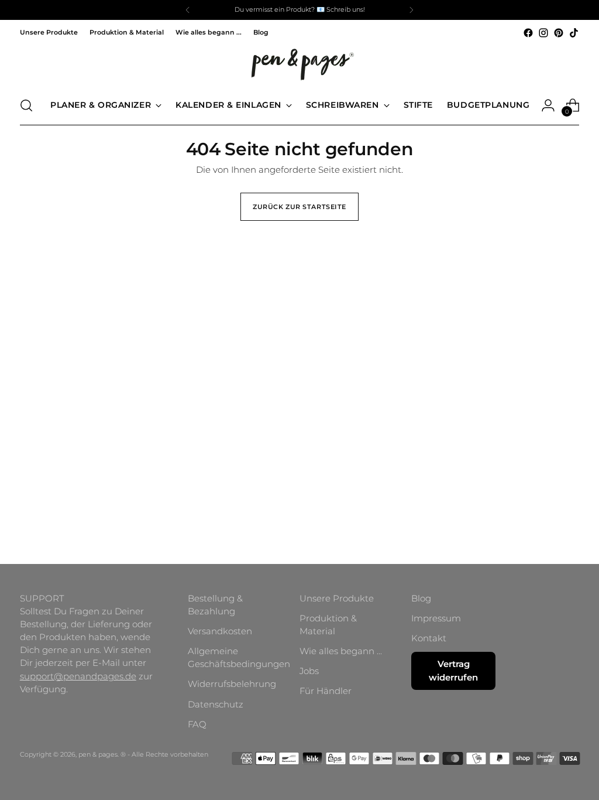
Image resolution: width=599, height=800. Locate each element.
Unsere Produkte (337, 598)
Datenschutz (215, 704)
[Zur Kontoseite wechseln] (548, 105)
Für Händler (326, 691)
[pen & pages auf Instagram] (543, 33)
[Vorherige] (188, 10)
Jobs (309, 671)
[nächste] (411, 10)
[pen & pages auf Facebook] (528, 33)
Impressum (436, 618)
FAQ (197, 724)
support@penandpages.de (78, 676)
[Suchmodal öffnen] (26, 105)
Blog (421, 598)
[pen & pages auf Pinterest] (558, 33)
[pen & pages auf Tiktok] (574, 33)
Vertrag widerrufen (453, 670)
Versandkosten (220, 631)
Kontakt (428, 638)
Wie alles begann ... (341, 651)
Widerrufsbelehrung (232, 684)
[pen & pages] (299, 63)
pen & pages (98, 754)
